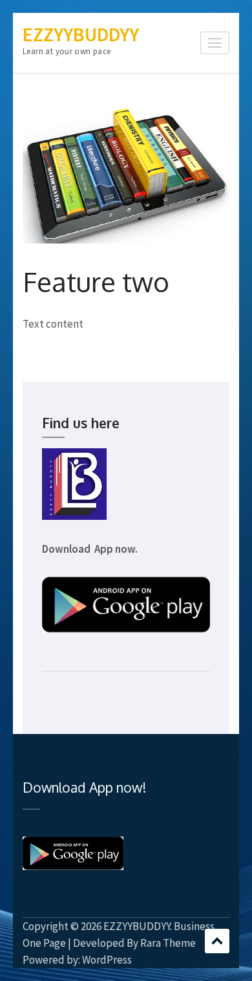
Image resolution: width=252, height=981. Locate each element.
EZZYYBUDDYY (81, 34)
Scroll (217, 941)
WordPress (107, 960)
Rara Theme (168, 943)
